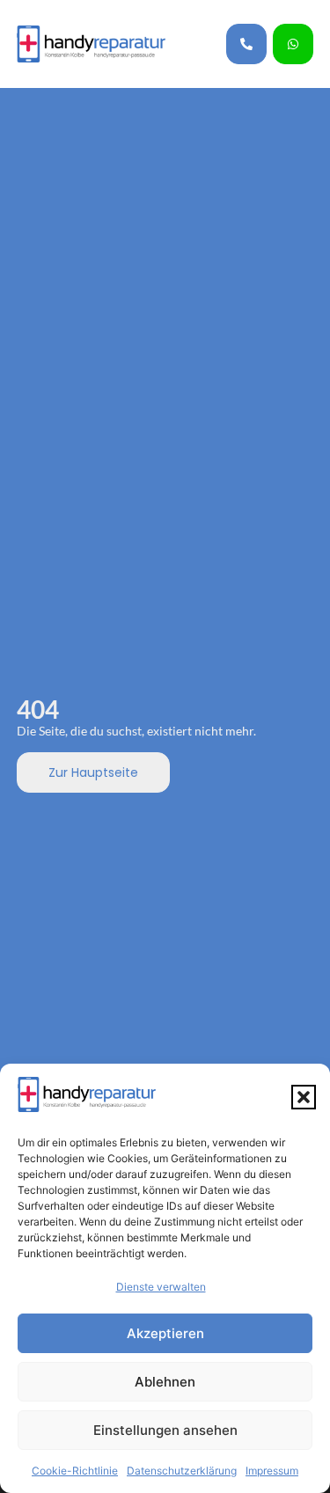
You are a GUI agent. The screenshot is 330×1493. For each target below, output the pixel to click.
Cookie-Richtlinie (75, 1470)
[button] (303, 1097)
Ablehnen (165, 1381)
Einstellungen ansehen (165, 1430)
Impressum (272, 1470)
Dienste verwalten (161, 1286)
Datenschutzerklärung (182, 1470)
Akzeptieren (165, 1333)
